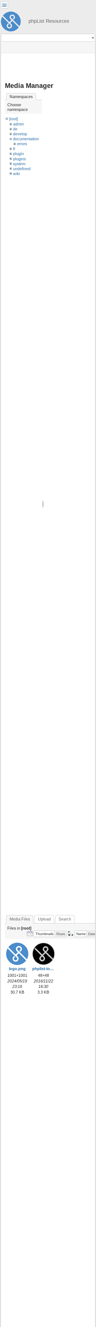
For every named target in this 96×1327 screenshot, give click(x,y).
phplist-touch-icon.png (53, 969)
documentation (26, 139)
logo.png (17, 969)
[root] (13, 119)
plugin (18, 154)
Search (65, 919)
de (15, 129)
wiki (16, 174)
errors (22, 144)
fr (14, 149)
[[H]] (13, 21)
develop (20, 134)
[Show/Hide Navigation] (4, 4)
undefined (22, 169)
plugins (19, 159)
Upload (44, 919)
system (19, 164)
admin (18, 124)
